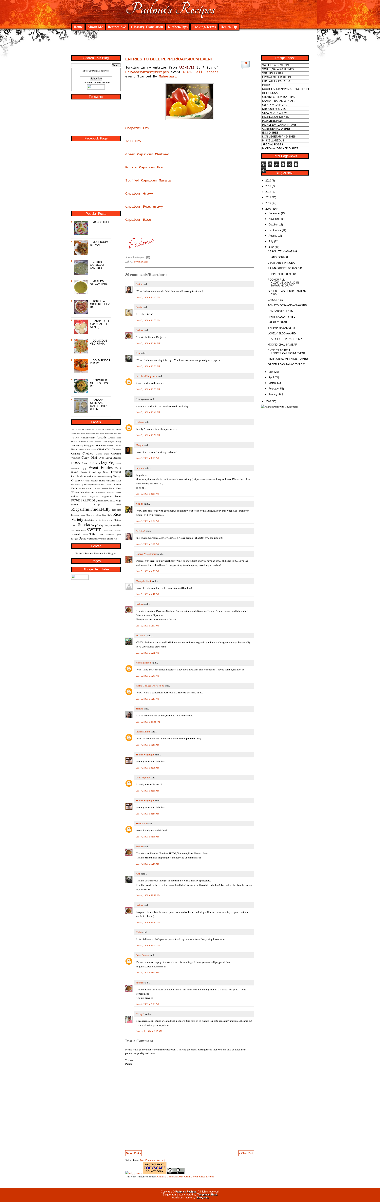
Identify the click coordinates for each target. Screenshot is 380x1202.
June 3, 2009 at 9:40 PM (147, 698)
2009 (268, 208)
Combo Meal (102, 453)
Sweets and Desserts (111, 530)
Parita (139, 284)
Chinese (75, 453)
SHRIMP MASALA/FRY (281, 327)
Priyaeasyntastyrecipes (147, 72)
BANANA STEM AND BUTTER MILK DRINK (98, 404)
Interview (75, 484)
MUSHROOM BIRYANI (99, 243)
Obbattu (101, 492)
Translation (109, 534)
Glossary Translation (147, 26)
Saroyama (202, 1197)
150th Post (86, 429)
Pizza (84, 496)
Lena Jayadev (143, 777)
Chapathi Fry (137, 128)
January (273, 394)
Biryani (111, 441)
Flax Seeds (97, 476)
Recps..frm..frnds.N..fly (90, 509)
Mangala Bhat (143, 581)
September (275, 230)
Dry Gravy (94, 463)
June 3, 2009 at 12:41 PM (148, 412)
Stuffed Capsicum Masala (148, 180)
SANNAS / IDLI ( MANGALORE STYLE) (100, 324)
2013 (268, 186)
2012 (268, 191)
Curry (85, 457)
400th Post (85, 433)
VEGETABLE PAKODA (281, 262)
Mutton (105, 488)
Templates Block (207, 1194)
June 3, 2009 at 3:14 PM (147, 543)
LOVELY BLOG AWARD (282, 333)
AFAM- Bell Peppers (200, 72)
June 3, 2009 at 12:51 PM (148, 435)
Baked (82, 441)
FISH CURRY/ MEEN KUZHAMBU (288, 358)
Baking (90, 441)
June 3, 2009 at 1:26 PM (147, 493)
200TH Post (96, 429)
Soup (94, 525)
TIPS (100, 534)
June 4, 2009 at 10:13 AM (148, 922)
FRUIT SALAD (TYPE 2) (282, 316)
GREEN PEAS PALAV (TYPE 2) (286, 364)
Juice (109, 484)
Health (94, 480)
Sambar (94, 520)
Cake (87, 449)
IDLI (118, 480)
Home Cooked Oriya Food (150, 685)
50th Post (113, 433)
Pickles (74, 496)
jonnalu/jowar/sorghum (93, 484)
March (272, 382)
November (274, 218)
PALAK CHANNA (278, 322)
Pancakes (110, 492)
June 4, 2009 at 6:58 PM (147, 1003)
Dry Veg (108, 462)
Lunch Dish (85, 488)
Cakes (93, 449)
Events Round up (91, 472)
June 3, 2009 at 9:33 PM (147, 675)
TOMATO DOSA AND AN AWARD (287, 305)
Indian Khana (143, 731)
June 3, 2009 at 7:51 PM (147, 652)
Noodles (85, 492)
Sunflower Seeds (78, 530)
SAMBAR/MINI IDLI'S (280, 310)
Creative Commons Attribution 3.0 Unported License (185, 1176)
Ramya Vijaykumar (146, 554)
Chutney (88, 453)
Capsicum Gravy (139, 194)
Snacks (84, 524)
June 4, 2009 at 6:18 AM (147, 836)
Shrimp (117, 519)
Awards (101, 437)
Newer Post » (133, 1153)
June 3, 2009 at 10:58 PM (148, 721)
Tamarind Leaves (79, 534)
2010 (268, 202)
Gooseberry (107, 476)
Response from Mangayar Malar (86, 515)
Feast (105, 472)
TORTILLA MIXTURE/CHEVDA (100, 304)
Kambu (117, 484)
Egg (84, 468)
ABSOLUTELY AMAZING (282, 251)
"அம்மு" (140, 1014)
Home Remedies (107, 480)
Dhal (94, 457)
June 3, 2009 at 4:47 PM (147, 594)
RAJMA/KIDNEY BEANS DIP (285, 268)
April (271, 377)
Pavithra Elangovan (146, 376)
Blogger (111, 553)
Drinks (84, 463)
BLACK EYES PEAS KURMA (285, 339)
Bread (74, 449)
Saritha (139, 708)
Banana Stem (101, 441)
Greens (75, 480)
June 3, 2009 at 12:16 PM (148, 343)
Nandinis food (143, 662)
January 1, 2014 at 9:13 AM (149, 1031)
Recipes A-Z (117, 26)
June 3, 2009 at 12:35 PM (148, 366)
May (271, 371)
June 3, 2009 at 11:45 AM (148, 297)
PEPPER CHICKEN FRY (282, 274)
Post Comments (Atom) (152, 1160)
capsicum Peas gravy (144, 207)
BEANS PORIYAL (278, 257)
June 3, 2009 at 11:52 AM (148, 320)
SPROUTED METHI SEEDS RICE (99, 383)
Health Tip (228, 26)
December (274, 213)
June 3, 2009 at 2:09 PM (147, 520)
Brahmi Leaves (114, 445)
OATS (94, 492)
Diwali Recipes (113, 457)
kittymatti (141, 635)
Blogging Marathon (95, 445)
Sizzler (74, 525)
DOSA (75, 462)
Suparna (140, 468)
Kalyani (140, 422)
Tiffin (92, 534)
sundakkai (116, 525)
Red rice (116, 509)
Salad (87, 519)
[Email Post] (147, 257)
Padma (139, 330)
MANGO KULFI (101, 222)
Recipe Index (107, 504)
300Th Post (116, 429)
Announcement (88, 437)
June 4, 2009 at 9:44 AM (147, 863)
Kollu (74, 488)
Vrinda (139, 503)
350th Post (75, 433)
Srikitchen (141, 823)
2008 (268, 401)
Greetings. (85, 480)
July (271, 241)
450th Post (94, 433)
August (273, 235)
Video (116, 538)
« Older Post (246, 1153)
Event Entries (100, 467)
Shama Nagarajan (145, 754)
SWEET (94, 529)
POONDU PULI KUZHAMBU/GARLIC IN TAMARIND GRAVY (283, 282)
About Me (95, 26)
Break (81, 449)
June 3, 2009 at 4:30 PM (147, 571)
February (274, 388)
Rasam (74, 504)
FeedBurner (103, 82)
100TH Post (76, 429)
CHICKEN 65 (275, 299)
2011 (268, 197)
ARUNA (140, 531)
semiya (110, 520)
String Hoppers (104, 525)
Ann (138, 353)
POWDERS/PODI (83, 500)
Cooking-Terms (204, 26)
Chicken (116, 449)
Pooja (139, 307)
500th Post (104, 433)
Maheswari (168, 76)
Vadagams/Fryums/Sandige (100, 538)
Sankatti (102, 520)
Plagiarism (106, 496)
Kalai (139, 932)
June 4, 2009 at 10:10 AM (148, 895)
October (273, 224)
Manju (139, 445)
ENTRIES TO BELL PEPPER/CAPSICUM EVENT (169, 59)
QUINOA (110, 500)
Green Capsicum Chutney (147, 154)
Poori (118, 496)
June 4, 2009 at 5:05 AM (147, 767)
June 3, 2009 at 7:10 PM (147, 625)
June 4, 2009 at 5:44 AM (147, 813)
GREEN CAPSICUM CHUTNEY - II (98, 264)
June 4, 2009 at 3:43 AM (147, 744)
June (271, 246)
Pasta (118, 492)
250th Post (106, 429)
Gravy (117, 476)
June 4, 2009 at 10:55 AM (148, 945)
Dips (101, 457)
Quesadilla (101, 500)
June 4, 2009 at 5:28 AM (147, 790)
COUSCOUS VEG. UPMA (98, 342)
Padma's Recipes (170, 9)
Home (78, 26)
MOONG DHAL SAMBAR (282, 344)
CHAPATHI (103, 449)
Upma (82, 538)
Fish (89, 476)
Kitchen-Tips (178, 26)
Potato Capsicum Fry (144, 167)
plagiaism (94, 496)
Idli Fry (133, 141)
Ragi (118, 500)
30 (246, 63)
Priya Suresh (142, 955)
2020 (268, 180)
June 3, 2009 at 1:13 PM (147, 457)
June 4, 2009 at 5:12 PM (147, 972)
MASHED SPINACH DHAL (99, 283)
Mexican (96, 488)
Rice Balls (107, 515)
